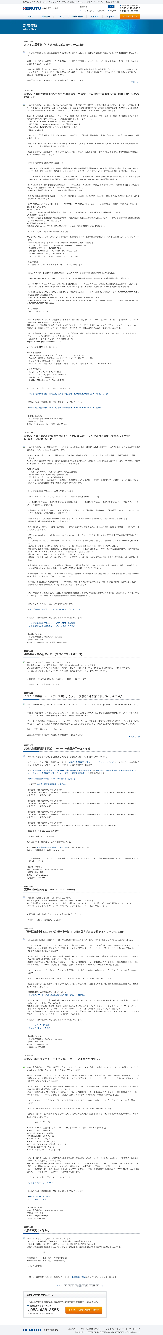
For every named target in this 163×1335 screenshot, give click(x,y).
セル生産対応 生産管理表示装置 (119, 770)
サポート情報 (77, 16)
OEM (61, 16)
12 (87, 1286)
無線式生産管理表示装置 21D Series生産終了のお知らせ (52, 779)
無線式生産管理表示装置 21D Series (52, 784)
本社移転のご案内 (79, 1277)
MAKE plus (100, 770)
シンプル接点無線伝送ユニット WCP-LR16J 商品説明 (52, 623)
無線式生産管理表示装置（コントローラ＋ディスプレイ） (91, 762)
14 (94, 1286)
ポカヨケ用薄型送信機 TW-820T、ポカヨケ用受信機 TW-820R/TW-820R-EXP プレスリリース (68, 394)
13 (90, 1286)
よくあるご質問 (87, 11)
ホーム (30, 16)
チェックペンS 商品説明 (39, 1025)
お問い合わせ (130, 16)
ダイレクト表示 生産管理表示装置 (70, 773)
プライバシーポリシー (115, 1329)
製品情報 (46, 16)
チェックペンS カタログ (39, 1028)
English (113, 11)
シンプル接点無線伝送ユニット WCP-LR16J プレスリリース (54, 609)
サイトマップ (134, 1329)
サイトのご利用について (91, 1329)
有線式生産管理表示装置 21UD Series (48, 770)
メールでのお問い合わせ (83, 1310)
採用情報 (101, 11)
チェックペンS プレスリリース (42, 1183)
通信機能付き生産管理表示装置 (78, 770)
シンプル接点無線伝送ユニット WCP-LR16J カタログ (52, 626)
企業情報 (94, 16)
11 (83, 1286)
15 (97, 1286)
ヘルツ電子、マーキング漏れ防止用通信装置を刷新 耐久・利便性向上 (56, 995)
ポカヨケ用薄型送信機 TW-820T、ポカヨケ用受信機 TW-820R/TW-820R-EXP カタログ (66, 408)
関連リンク (135, 82)
